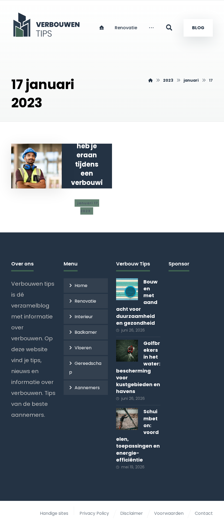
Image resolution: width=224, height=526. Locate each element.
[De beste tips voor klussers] (48, 24)
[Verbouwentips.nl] (150, 80)
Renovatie (85, 301)
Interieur (84, 317)
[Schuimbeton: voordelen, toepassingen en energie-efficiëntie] (127, 419)
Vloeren (83, 348)
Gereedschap (85, 367)
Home (81, 285)
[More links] (151, 28)
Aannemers (87, 388)
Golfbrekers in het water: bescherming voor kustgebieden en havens (138, 367)
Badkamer (86, 332)
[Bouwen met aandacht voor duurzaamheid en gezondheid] (127, 289)
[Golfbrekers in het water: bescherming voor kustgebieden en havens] (127, 351)
